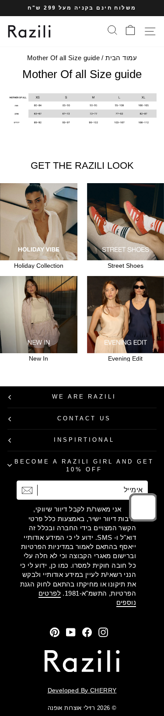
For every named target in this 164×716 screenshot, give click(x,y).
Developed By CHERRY (82, 690)
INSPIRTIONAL (84, 439)
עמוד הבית (121, 57)
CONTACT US (84, 418)
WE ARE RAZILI (84, 396)
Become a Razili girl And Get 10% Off (84, 465)
